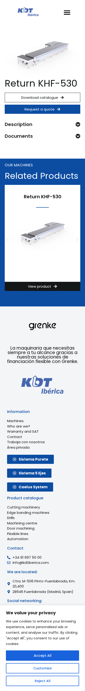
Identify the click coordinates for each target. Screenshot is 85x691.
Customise (42, 668)
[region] (42, 648)
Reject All (43, 681)
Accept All (42, 655)
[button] (67, 12)
